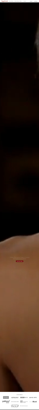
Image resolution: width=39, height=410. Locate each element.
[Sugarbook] (6, 1)
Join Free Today (19, 261)
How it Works (11, 1)
